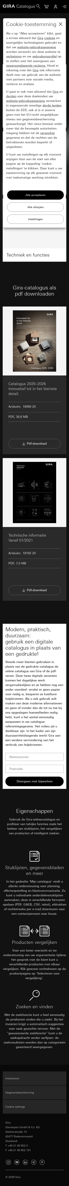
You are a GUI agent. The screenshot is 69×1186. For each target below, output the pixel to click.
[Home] (19, 6)
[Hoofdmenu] (63, 6)
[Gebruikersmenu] (56, 6)
